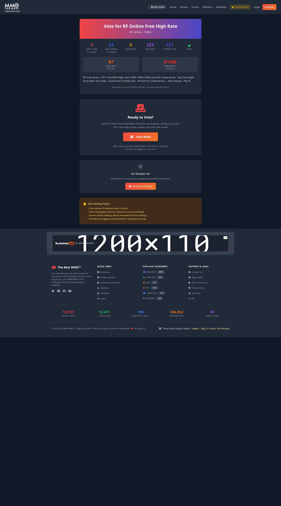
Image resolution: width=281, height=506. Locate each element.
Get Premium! (242, 7)
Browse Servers (107, 277)
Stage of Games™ (84, 328)
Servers (184, 7)
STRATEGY (154, 277)
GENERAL (153, 298)
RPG (151, 282)
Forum (195, 7)
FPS (151, 287)
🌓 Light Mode (157, 7)
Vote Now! (143, 137)
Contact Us (197, 272)
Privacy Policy (198, 288)
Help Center (197, 277)
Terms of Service (199, 282)
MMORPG (155, 272)
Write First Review (142, 186)
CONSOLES (155, 293)
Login (257, 7)
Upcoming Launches (110, 282)
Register (269, 7)
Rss (193, 298)
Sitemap (196, 293)
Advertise (221, 7)
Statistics (208, 7)
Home (173, 7)
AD (225, 238)
